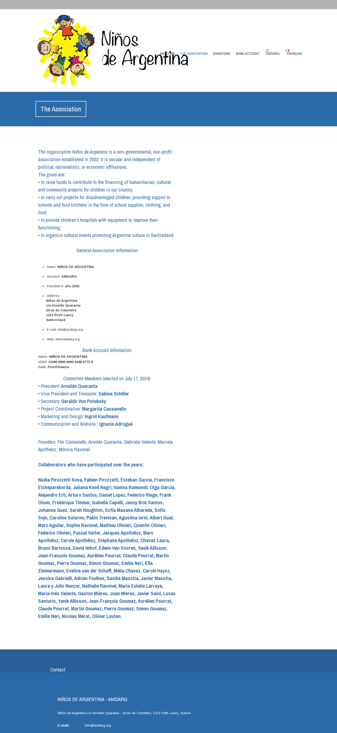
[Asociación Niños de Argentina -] (75, 50)
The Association (193, 53)
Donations (221, 53)
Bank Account (248, 53)
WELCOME (167, 53)
